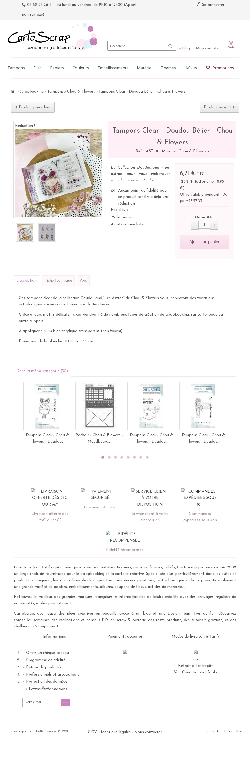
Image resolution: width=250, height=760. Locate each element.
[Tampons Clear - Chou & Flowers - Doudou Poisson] (151, 406)
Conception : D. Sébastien (224, 731)
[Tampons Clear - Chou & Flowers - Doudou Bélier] (47, 406)
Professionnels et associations (52, 674)
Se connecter (212, 5)
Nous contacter (148, 732)
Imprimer (125, 217)
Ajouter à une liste (127, 224)
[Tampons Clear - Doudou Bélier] (25, 232)
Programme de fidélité (45, 660)
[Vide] (231, 29)
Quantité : (204, 217)
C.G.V (92, 732)
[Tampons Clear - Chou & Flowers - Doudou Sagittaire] (203, 406)
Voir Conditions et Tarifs (195, 672)
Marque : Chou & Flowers (185, 151)
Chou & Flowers (81, 92)
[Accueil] (13, 91)
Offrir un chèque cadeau (47, 653)
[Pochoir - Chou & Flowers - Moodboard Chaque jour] (99, 406)
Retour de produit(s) (44, 667)
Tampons (55, 92)
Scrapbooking (32, 92)
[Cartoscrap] (53, 24)
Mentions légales (116, 732)
